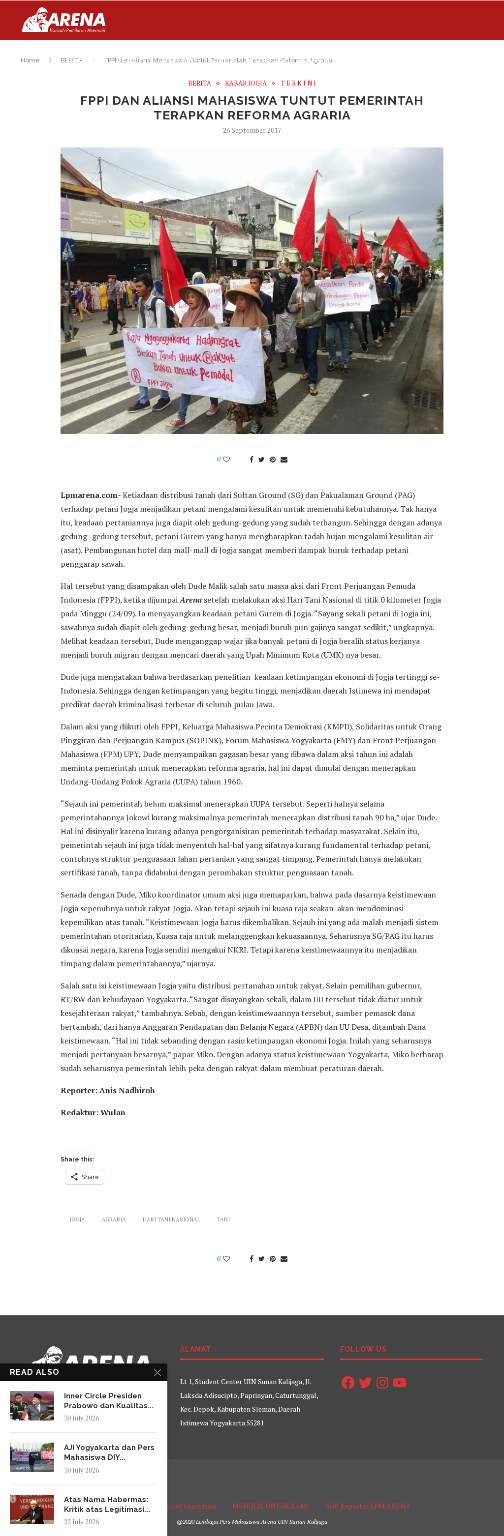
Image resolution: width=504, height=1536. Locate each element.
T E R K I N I (298, 83)
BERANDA (87, 59)
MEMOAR (428, 59)
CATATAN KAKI (372, 59)
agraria (114, 1219)
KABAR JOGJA (246, 83)
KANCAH (317, 59)
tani (223, 1219)
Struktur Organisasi (186, 1505)
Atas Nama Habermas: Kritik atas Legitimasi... (107, 1504)
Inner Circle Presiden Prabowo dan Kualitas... (109, 1400)
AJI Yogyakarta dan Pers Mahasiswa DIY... (109, 1452)
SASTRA (176, 59)
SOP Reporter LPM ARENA (367, 1505)
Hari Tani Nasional (171, 1219)
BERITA (130, 59)
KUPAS (221, 59)
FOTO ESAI (271, 59)
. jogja (76, 1219)
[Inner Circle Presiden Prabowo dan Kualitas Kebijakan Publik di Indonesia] (32, 1405)
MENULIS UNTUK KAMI (270, 1505)
